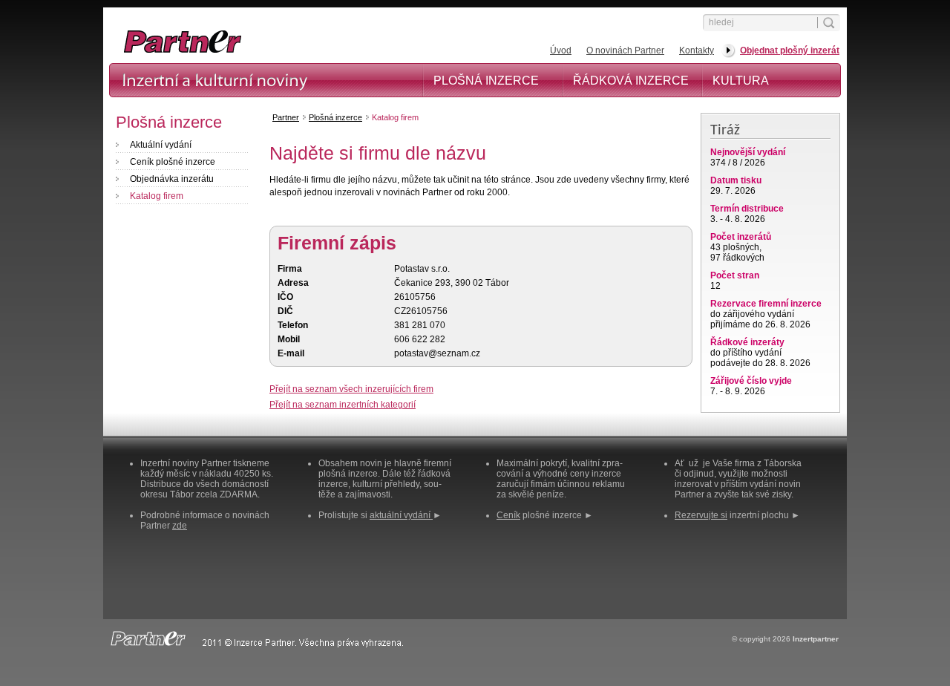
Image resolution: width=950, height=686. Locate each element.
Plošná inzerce (486, 80)
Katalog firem (156, 196)
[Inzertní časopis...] (261, 52)
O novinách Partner (625, 50)
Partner (285, 117)
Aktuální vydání (160, 145)
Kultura (740, 80)
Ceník (508, 515)
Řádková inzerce (631, 80)
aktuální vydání (401, 515)
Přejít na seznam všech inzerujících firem (351, 389)
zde (179, 525)
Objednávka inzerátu (172, 179)
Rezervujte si (701, 515)
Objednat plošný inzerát (789, 50)
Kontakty (696, 50)
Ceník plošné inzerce (172, 162)
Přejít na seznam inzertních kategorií (342, 404)
